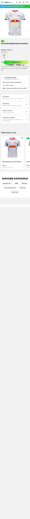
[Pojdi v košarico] (23, 2)
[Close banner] (28, 6)
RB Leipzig (24, 183)
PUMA (16, 183)
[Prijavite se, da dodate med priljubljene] (2, 62)
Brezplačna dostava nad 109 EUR (13, 82)
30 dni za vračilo (9, 85)
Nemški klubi (15, 192)
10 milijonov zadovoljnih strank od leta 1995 (16, 88)
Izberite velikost (16, 62)
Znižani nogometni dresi (10, 187)
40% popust (22, 187)
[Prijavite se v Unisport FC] (20, 2)
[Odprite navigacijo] (27, 2)
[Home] (6, 2)
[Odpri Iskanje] (16, 2)
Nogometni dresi (7, 183)
